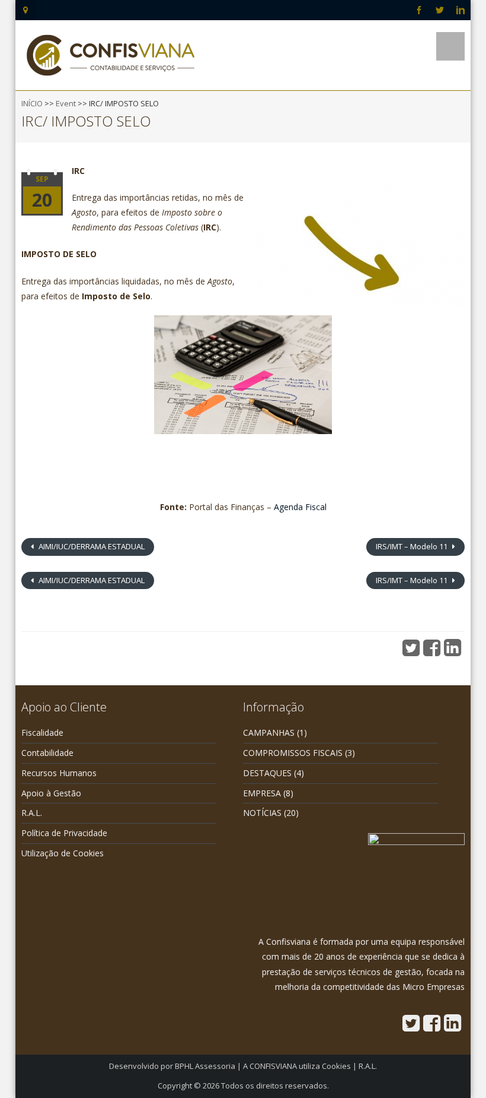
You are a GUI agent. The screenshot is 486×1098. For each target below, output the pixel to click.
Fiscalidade (42, 732)
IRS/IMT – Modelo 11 (412, 546)
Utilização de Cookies (62, 853)
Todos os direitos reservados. (275, 1085)
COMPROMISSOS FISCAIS (293, 752)
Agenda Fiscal (300, 506)
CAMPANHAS (269, 732)
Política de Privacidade (64, 832)
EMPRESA (262, 793)
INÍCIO (32, 103)
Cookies (336, 1066)
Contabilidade (47, 752)
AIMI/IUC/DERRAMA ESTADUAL (91, 546)
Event (66, 103)
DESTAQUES (267, 773)
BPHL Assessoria (205, 1066)
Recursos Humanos (59, 773)
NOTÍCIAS (262, 812)
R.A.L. (31, 812)
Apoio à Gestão (51, 793)
